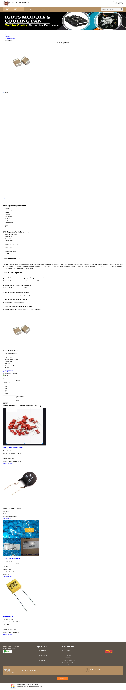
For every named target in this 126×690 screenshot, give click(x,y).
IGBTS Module (67, 650)
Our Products (12, 9)
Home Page (28, 9)
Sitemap (43, 660)
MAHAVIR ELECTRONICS (19, 3)
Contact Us (51, 9)
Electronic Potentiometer (69, 660)
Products (7, 36)
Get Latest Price (9, 370)
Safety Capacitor (8, 616)
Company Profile (40, 9)
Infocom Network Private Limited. (35, 686)
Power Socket (67, 657)
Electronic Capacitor (10, 38)
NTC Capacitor (7, 503)
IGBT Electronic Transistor (70, 653)
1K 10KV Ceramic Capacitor (11, 558)
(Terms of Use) (36, 684)
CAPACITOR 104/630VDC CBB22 (13, 447)
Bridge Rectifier (67, 655)
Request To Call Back (8, 371)
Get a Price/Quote (7, 463)
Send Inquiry (63, 678)
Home (6, 34)
